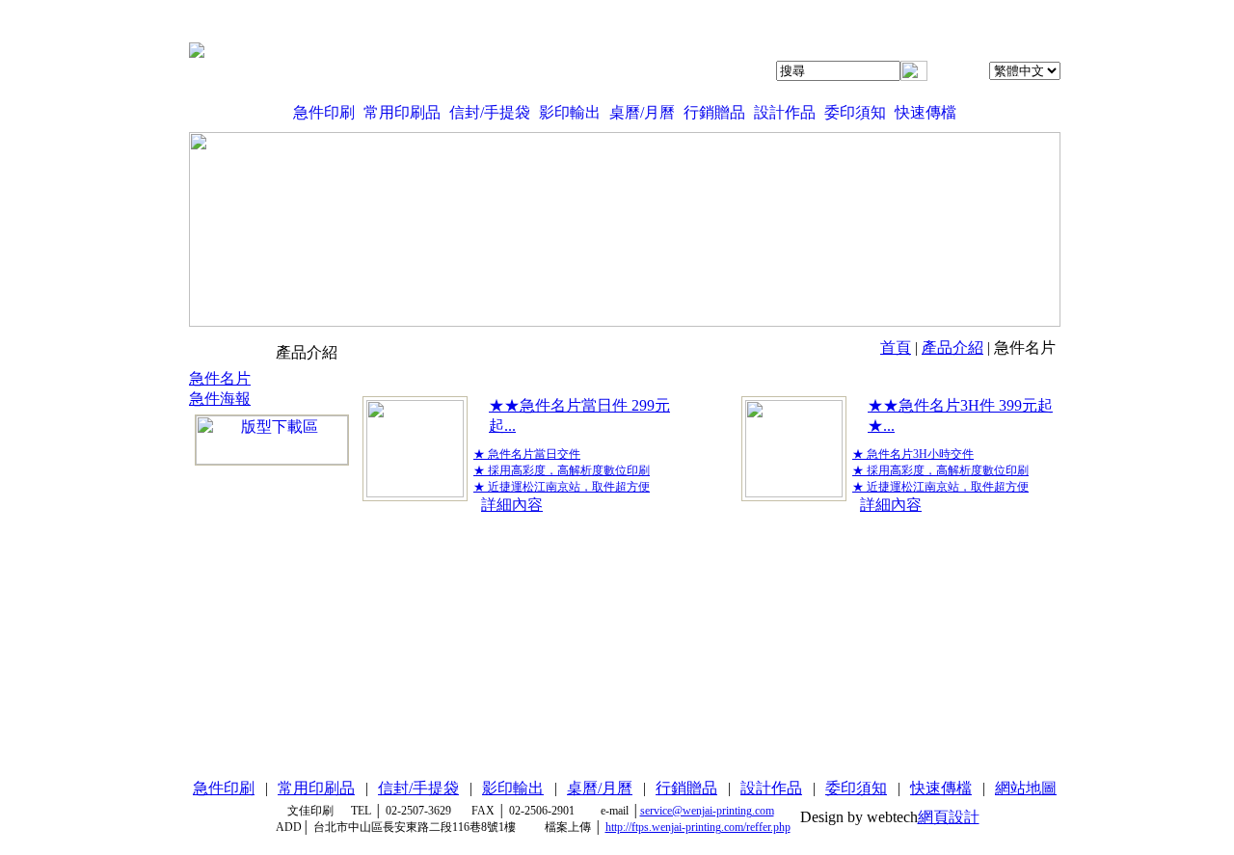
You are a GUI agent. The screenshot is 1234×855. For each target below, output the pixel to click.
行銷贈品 (714, 112)
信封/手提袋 (489, 112)
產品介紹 (952, 347)
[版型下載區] (272, 440)
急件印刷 (324, 112)
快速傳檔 (925, 112)
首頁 (895, 347)
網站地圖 (1026, 788)
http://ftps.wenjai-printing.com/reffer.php (698, 827)
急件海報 (220, 398)
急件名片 (220, 378)
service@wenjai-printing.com (707, 810)
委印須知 (855, 112)
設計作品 (785, 112)
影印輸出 (570, 112)
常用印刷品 (402, 112)
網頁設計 (948, 817)
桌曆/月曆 (642, 112)
